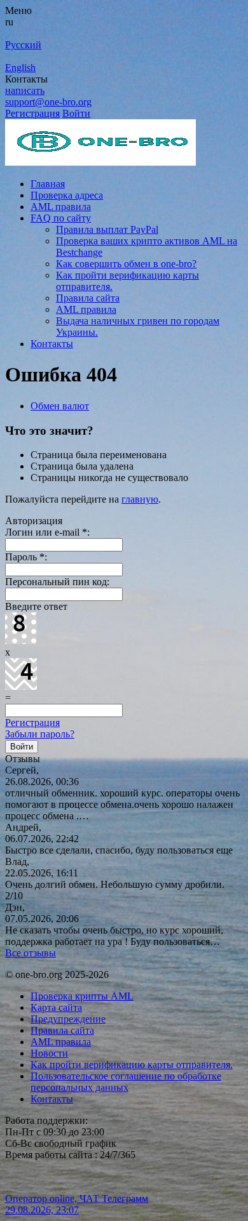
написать (25, 90)
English (20, 67)
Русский (23, 44)
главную (139, 499)
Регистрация (32, 113)
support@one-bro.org (48, 101)
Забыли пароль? (39, 734)
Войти (76, 113)
